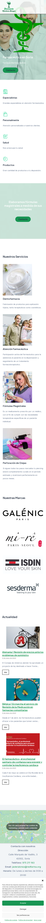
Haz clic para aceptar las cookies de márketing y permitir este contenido (23, 826)
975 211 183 (28, 862)
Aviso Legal (37, 920)
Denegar (23, 909)
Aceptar (23, 903)
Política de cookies (11, 920)
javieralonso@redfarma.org (26, 866)
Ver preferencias (23, 915)
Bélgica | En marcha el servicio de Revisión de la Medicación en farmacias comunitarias (20, 706)
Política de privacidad (25, 920)
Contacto (10, 70)
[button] (43, 880)
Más (5, 672)
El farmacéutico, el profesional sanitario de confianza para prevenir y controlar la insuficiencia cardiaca (22, 761)
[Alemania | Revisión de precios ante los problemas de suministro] (23, 647)
